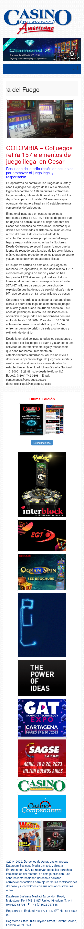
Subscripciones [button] (42, 442)
